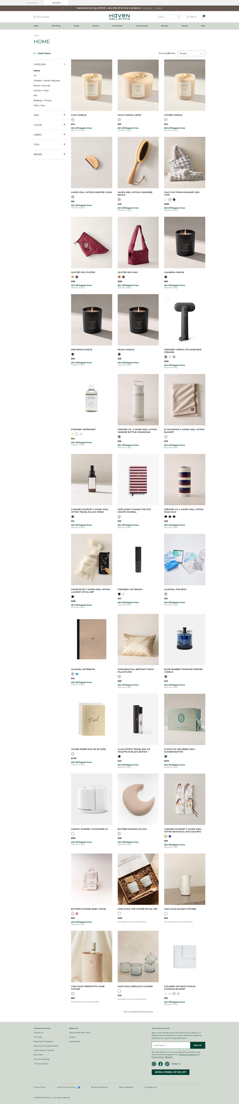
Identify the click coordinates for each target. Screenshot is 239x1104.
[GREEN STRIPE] (165, 516)
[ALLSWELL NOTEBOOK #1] (72, 674)
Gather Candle (173, 115)
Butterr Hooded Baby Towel (88, 909)
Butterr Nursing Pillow (132, 829)
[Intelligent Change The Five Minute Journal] (138, 480)
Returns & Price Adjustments (46, 1046)
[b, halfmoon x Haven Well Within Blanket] (184, 400)
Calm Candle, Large (129, 115)
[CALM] (72, 119)
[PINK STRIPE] (119, 516)
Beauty (164, 26)
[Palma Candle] (138, 320)
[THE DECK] (165, 594)
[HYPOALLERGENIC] (81, 434)
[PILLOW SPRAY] (72, 516)
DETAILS (169, 1057)
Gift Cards (38, 1037)
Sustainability (74, 1041)
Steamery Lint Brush (130, 589)
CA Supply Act (151, 1087)
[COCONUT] (165, 993)
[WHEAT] (119, 833)
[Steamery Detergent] (91, 400)
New (36, 26)
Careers (72, 1037)
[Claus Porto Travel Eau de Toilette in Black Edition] (138, 719)
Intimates (117, 26)
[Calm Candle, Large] (138, 85)
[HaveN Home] (119, 19)
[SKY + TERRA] (174, 356)
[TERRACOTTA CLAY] (72, 993)
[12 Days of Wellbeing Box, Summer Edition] (184, 719)
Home (185, 26)
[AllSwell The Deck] (184, 560)
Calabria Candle (174, 272)
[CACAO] (165, 436)
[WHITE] (72, 833)
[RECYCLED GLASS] (119, 991)
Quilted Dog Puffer (83, 272)
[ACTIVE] (72, 434)
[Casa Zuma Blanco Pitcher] (184, 879)
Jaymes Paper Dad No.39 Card (88, 749)
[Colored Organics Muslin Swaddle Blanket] (184, 957)
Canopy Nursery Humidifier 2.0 (89, 829)
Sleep (76, 26)
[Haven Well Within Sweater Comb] (91, 163)
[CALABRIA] (165, 277)
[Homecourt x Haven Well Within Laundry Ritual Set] (91, 560)
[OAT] (72, 913)
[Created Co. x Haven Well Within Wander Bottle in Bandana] (138, 400)
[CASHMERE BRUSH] (119, 199)
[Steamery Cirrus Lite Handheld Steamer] (184, 320)
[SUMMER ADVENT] (165, 756)
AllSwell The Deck (175, 589)
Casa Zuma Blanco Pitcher (180, 909)
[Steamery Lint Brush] (138, 560)
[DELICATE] (76, 434)
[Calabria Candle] (184, 242)
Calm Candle (78, 115)
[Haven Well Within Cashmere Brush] (138, 163)
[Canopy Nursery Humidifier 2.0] (91, 799)
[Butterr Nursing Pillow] (138, 799)
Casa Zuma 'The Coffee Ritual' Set (138, 909)
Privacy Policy (158, 1057)
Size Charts (38, 1055)
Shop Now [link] (148, 8)
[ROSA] (178, 993)
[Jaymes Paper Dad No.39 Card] (91, 719)
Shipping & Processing (43, 1041)
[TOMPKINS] (165, 676)
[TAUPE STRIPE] (174, 516)
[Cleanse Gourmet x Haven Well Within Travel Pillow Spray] (91, 480)
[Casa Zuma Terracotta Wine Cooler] (91, 957)
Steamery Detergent (83, 430)
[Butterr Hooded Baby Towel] (91, 879)
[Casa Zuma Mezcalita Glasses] (138, 957)
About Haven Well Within (79, 1033)
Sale (203, 26)
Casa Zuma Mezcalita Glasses (135, 986)
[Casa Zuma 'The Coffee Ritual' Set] (138, 879)
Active (96, 26)
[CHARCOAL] (165, 356)
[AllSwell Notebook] (91, 640)
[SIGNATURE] (85, 434)
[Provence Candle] (91, 320)
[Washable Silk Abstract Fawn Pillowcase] (138, 640)
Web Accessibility (126, 1087)
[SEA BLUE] (174, 199)
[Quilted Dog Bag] (138, 242)
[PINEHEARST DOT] (170, 993)
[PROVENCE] (72, 354)
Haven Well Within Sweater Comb (91, 192)
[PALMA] (119, 354)
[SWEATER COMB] (72, 196)
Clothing (56, 26)
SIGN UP (198, 1045)
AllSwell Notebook (83, 669)
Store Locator (43, 17)
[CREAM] (165, 199)
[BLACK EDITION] (119, 756)
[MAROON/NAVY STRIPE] (170, 516)
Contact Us (38, 1033)
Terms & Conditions (187, 1054)
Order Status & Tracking (44, 1050)
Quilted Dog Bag (128, 272)
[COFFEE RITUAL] (119, 913)
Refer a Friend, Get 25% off (170, 1072)
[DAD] (72, 753)
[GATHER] (165, 119)
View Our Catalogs (41, 1059)
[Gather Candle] (184, 85)
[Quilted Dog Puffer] (91, 242)
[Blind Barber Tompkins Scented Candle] (184, 640)
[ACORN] (72, 277)
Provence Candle (81, 350)
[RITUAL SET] (72, 596)
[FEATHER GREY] (170, 199)
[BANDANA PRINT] (119, 436)
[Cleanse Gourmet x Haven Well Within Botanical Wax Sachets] (184, 799)
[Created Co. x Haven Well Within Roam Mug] (184, 480)
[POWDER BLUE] (174, 993)
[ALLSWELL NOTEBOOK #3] (76, 674)
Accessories (142, 26)
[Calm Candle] (91, 85)
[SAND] (170, 356)
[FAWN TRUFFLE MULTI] (119, 676)
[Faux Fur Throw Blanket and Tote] (184, 163)
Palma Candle (126, 350)
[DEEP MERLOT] (76, 277)
